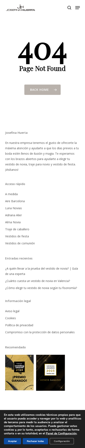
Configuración (62, 441)
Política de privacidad (19, 325)
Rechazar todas (35, 441)
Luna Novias (13, 208)
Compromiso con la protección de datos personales (40, 332)
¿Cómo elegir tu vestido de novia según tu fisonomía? (41, 288)
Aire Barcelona (15, 201)
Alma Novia (13, 222)
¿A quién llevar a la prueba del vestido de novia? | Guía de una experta (41, 271)
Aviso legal (12, 311)
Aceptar (12, 441)
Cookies (10, 318)
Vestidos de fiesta (17, 236)
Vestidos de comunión (20, 243)
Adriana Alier (13, 215)
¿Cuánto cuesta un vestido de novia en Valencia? (37, 281)
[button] (77, 8)
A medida (11, 194)
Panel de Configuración (61, 433)
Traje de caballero (17, 229)
